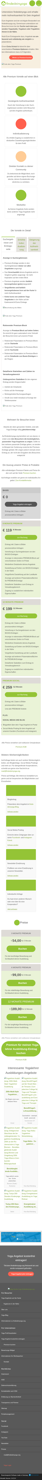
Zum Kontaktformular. (23, 480)
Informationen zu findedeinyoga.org (13, 1321)
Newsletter (5, 1443)
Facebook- (16, 837)
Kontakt (6, 1362)
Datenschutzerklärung (8, 1385)
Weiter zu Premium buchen (22, 57)
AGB (2, 1380)
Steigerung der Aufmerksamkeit (34, 245)
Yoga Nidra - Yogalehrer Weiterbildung (29, 1143)
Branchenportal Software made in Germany (14, 1475)
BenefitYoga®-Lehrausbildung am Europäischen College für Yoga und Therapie (30, 1110)
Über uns (4, 1309)
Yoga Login (7, 1465)
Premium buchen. (29, 473)
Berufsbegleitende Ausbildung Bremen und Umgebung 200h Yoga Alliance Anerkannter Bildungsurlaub (12, 1170)
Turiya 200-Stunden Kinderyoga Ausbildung (12, 1206)
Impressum (5, 1374)
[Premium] (36, 1070)
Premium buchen (9, 1344)
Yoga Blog (4, 1315)
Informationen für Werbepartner (12, 1356)
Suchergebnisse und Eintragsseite (8, 244)
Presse (3, 1449)
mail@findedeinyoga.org (10, 771)
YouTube (4, 1438)
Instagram (4, 1432)
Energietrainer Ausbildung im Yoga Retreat (30, 1206)
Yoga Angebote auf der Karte (11, 1298)
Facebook (4, 1426)
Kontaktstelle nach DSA (9, 1391)
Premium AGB (21, 747)
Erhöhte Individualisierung (21, 245)
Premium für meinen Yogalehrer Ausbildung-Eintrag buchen (22, 1049)
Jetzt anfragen (12, 909)
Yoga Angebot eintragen (22, 504)
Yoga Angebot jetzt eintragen (22, 1274)
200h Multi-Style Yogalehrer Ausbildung (12, 1093)
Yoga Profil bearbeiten (8, 1333)
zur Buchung (22, 537)
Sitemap (4, 1408)
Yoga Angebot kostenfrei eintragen (13, 1339)
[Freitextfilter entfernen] (32, 3)
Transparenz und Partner (9, 1402)
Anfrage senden (12, 811)
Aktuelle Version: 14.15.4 (8, 1478)
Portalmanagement (7, 1414)
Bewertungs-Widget (8, 1350)
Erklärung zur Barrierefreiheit (11, 1397)
